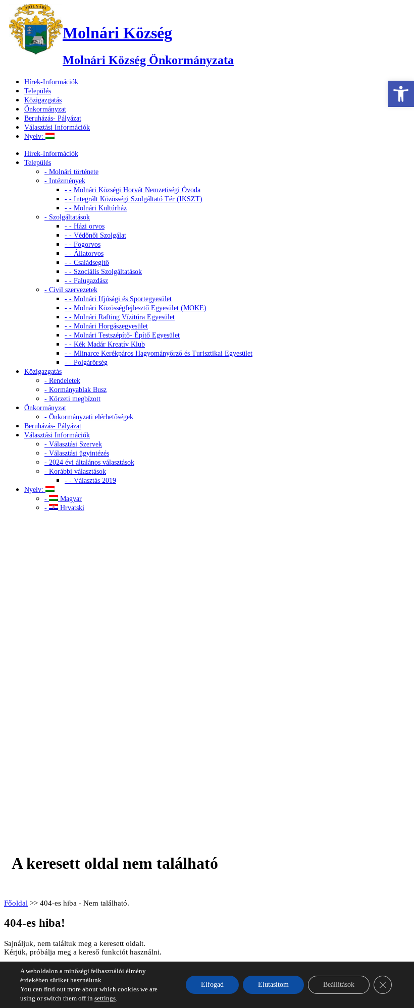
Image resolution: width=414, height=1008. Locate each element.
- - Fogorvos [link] (82, 244)
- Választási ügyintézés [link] (76, 453)
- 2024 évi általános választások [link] (89, 462)
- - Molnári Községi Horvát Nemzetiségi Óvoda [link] (132, 190)
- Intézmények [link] (64, 181)
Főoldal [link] (16, 903)
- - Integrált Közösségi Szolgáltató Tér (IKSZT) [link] (133, 199)
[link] (401, 94)
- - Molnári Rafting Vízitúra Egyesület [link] (120, 317)
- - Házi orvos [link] (85, 226)
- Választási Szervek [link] (73, 444)
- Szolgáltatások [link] (67, 217)
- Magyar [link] (63, 498)
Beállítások (338, 984)
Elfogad (212, 984)
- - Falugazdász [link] (86, 281)
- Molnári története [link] (71, 172)
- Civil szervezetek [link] (70, 290)
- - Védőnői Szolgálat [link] (95, 235)
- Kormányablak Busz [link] (75, 390)
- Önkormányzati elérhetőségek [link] (88, 417)
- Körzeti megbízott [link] (72, 399)
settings (105, 998)
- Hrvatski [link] (64, 508)
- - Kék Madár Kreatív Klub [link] (105, 344)
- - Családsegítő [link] (87, 262)
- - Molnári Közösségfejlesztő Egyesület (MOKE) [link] (135, 308)
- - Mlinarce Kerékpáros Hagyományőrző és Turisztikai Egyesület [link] (158, 353)
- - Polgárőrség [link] (86, 362)
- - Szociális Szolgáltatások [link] (103, 271)
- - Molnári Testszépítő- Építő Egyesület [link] (122, 335)
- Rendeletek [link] (62, 380)
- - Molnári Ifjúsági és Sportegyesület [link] (118, 299)
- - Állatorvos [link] (84, 253)
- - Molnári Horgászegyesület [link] (106, 326)
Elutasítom (273, 984)
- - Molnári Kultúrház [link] (96, 208)
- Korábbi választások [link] (75, 471)
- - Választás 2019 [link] (90, 480)
